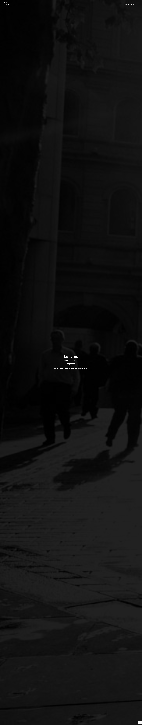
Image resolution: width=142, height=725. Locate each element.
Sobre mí (126, 4)
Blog (110, 4)
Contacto (134, 4)
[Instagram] (127, 2)
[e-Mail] (129, 2)
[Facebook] (125, 2)
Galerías (118, 4)
